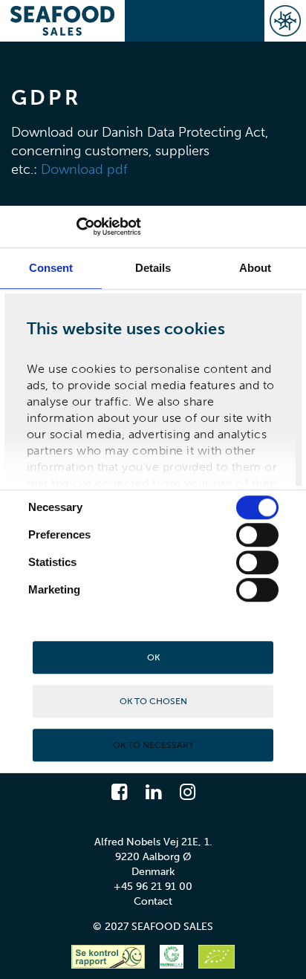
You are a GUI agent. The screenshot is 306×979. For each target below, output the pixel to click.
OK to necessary (153, 745)
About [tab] (255, 267)
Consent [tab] (51, 267)
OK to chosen (153, 701)
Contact (153, 901)
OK (153, 657)
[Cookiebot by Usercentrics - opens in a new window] (76, 226)
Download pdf (84, 170)
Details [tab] (153, 267)
